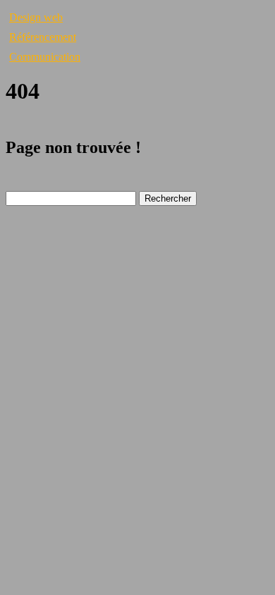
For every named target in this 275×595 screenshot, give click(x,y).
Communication (44, 57)
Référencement (42, 37)
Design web (36, 17)
